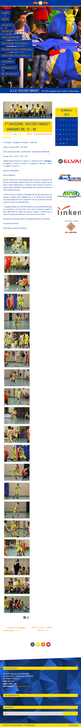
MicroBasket (10, 74)
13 (76, 130)
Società (6, 25)
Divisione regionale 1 (16, 43)
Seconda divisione (43, 134)
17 (67, 134)
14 (57, 134)
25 (70, 139)
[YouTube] (48, 644)
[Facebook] (32, 643)
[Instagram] (38, 644)
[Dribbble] (43, 644)
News (5, 19)
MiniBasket (9, 67)
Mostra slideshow (8, 235)
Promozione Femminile (17, 49)
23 (63, 139)
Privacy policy (73, 725)
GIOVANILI (8, 61)
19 (73, 134)
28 (57, 144)
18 (70, 134)
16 (63, 134)
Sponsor (7, 31)
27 (76, 139)
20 (76, 134)
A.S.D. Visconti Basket (24, 90)
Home (5, 13)
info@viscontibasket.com (22, 686)
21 (57, 139)
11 (70, 130)
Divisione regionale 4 (16, 55)
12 (73, 130)
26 (73, 139)
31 (67, 144)
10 (67, 130)
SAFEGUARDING (11, 37)
